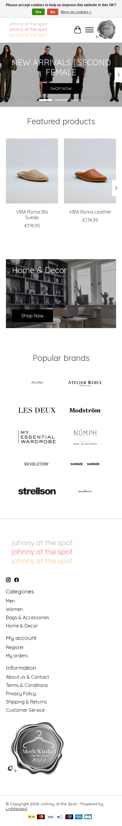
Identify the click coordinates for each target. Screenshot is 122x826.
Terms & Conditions (27, 685)
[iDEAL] (31, 817)
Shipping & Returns (26, 702)
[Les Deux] (37, 410)
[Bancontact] (60, 817)
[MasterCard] (41, 817)
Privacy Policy (21, 693)
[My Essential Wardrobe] (37, 437)
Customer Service (25, 710)
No (52, 12)
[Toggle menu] (89, 30)
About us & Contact (27, 677)
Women (14, 609)
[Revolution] (37, 464)
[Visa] (50, 817)
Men (10, 601)
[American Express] (79, 817)
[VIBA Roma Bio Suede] (32, 171)
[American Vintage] (37, 384)
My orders (17, 656)
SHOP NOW (61, 88)
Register (15, 647)
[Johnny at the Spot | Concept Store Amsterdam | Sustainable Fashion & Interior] (28, 30)
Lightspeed (16, 808)
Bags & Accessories (27, 617)
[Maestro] (69, 817)
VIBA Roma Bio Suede (32, 214)
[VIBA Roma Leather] (90, 171)
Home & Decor (22, 626)
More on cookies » (76, 12)
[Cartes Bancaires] (88, 817)
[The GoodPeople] (85, 491)
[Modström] (85, 410)
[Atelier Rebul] (85, 384)
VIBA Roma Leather (90, 212)
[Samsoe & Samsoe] (85, 464)
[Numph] (85, 437)
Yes (38, 12)
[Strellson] (37, 491)
